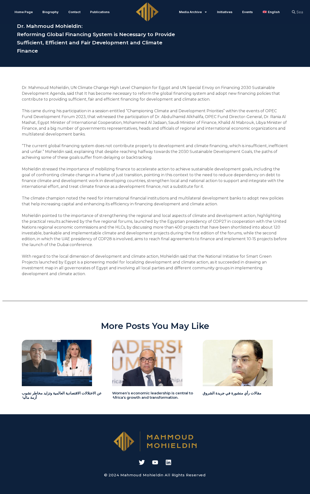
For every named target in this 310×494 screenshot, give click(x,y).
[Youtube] (155, 462)
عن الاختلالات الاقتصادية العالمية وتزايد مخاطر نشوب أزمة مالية (62, 395)
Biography (50, 12)
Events (247, 12)
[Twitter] (142, 462)
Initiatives (224, 12)
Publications (100, 12)
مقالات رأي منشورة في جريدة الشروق (232, 393)
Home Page (24, 12)
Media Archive (190, 12)
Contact (74, 12)
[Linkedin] (168, 462)
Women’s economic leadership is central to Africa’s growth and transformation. (152, 395)
